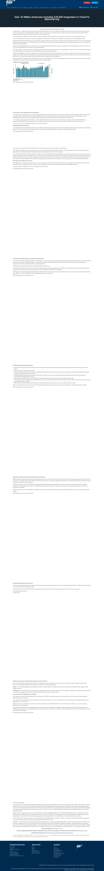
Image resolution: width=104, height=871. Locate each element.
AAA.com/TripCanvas (80, 154)
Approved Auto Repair (14, 853)
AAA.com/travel (19, 123)
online (55, 700)
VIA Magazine (56, 857)
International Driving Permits (34, 150)
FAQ (54, 846)
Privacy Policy (78, 865)
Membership (12, 846)
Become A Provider (36, 853)
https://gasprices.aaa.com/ (73, 589)
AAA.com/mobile (66, 158)
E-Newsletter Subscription (59, 853)
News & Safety (35, 850)
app (51, 700)
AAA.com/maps (39, 155)
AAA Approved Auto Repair (80, 703)
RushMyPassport (84, 150)
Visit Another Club (57, 855)
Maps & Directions (57, 854)
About (33, 846)
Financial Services (13, 851)
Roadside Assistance (85, 7)
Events (33, 849)
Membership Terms (36, 851)
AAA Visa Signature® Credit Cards (17, 855)
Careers (33, 848)
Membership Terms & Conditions (87, 865)
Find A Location (95, 7)
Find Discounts (57, 851)
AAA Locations (57, 849)
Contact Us (56, 848)
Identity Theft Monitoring (15, 849)
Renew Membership (58, 850)
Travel (11, 850)
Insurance (12, 848)
